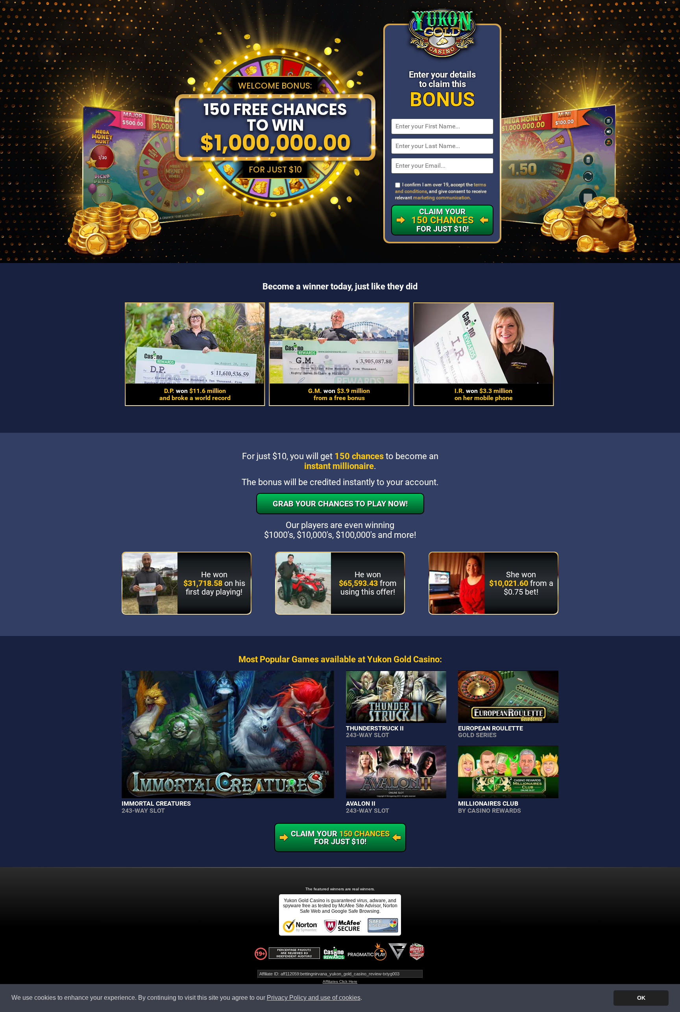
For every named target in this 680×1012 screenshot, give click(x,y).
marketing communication (441, 197)
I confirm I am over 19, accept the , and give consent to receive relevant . (440, 191)
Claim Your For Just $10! (442, 220)
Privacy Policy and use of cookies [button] (313, 997)
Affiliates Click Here (340, 981)
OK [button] (641, 998)
